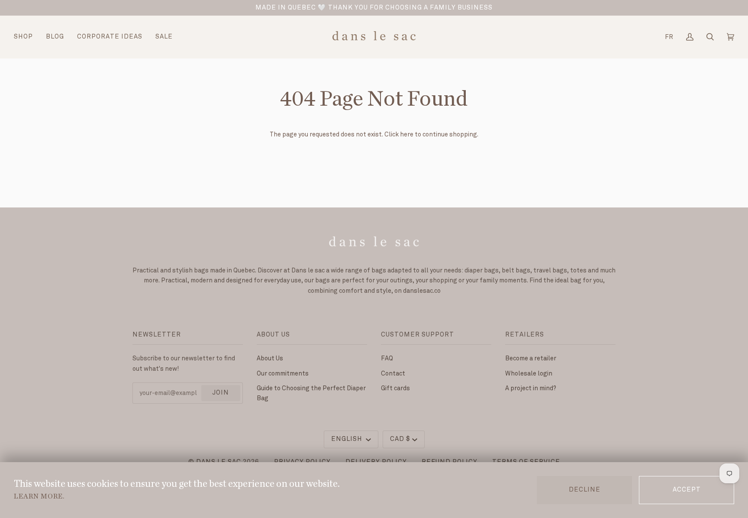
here (406, 134)
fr (669, 37)
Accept (687, 490)
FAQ (387, 358)
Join (220, 393)
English (347, 439)
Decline (584, 490)
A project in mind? (530, 388)
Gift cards (395, 388)
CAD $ (400, 439)
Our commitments (283, 373)
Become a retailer (530, 358)
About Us (270, 358)
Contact (393, 373)
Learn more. (39, 496)
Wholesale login (528, 373)
